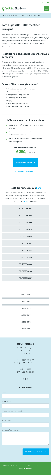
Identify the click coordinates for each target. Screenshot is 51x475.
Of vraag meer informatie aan (25, 171)
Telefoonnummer (12, 411)
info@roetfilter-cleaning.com (26, 363)
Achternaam (6, 401)
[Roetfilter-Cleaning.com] (14, 9)
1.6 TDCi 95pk (25, 294)
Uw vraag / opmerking (10, 430)
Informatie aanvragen (34, 452)
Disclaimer (29, 469)
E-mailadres (6, 420)
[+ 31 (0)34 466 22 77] (42, 2)
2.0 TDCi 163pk (25, 322)
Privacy (20, 469)
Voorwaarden (41, 466)
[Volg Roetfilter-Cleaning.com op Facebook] (25, 379)
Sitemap (31, 466)
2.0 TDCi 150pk (25, 315)
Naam (4, 392)
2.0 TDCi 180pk (25, 329)
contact (26, 201)
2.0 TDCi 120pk (25, 301)
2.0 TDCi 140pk (26, 308)
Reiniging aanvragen (24, 162)
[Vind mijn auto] (48, 2)
